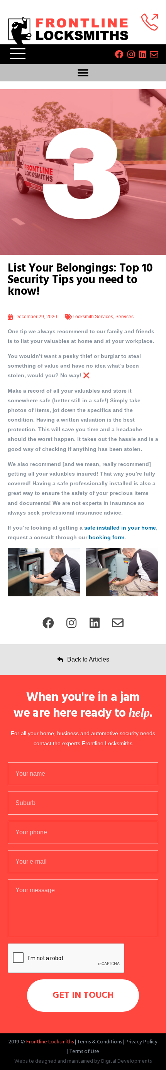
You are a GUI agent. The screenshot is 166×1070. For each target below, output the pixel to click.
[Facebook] (119, 54)
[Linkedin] (142, 54)
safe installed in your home (120, 528)
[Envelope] (154, 54)
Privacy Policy (141, 1042)
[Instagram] (131, 54)
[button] (83, 72)
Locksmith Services (93, 316)
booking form (106, 537)
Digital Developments (126, 1061)
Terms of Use (84, 1051)
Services (124, 316)
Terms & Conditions (99, 1042)
